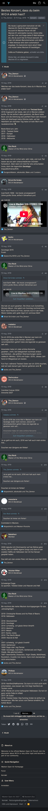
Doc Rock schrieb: (10, 514)
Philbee (11, 671)
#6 (46, 273)
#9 (46, 410)
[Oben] (25, 804)
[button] (3, 3)
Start (21, 804)
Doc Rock (12, 146)
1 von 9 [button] (16, 713)
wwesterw (12, 499)
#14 (45, 603)
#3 (46, 156)
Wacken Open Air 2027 (10, 797)
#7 (46, 334)
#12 (45, 544)
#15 (45, 680)
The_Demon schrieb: (11, 470)
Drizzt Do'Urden (15, 180)
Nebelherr (12, 534)
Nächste (25, 713)
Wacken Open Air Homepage (12, 767)
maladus (12, 324)
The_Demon (7, 18)
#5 (46, 247)
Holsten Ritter (14, 570)
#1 (46, 83)
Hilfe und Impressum (10, 804)
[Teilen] (42, 83)
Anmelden (5, 785)
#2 (46, 106)
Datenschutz (33, 800)
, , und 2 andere (22, 172)
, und (19, 491)
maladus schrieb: (9, 415)
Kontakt (4, 775)
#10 (45, 465)
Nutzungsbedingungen (18, 800)
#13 (45, 580)
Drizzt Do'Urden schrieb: (12, 278)
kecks (10, 237)
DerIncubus (13, 377)
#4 (46, 190)
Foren (3, 771)
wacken (41, 18)
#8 (46, 387)
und (17, 256)
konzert (33, 18)
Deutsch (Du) (29, 797)
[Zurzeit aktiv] (6, 150)
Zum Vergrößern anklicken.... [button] (24, 299)
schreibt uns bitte (37, 52)
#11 (45, 509)
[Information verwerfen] (43, 26)
